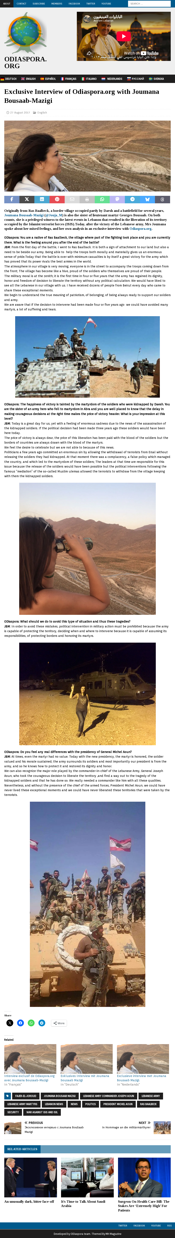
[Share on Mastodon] (117, 200)
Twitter (90, 3)
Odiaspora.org (141, 228)
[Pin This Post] (57, 200)
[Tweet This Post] (27, 200)
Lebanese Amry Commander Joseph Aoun (108, 1096)
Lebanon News (54, 1104)
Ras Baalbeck (148, 1104)
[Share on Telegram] (132, 200)
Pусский (138, 78)
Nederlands (114, 78)
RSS (169, 1225)
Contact (21, 3)
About (6, 3)
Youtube (156, 1225)
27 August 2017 (20, 112)
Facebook (74, 3)
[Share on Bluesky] (147, 200)
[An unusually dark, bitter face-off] (30, 1177)
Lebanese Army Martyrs (22, 1104)
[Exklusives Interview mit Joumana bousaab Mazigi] (87, 1059)
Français (70, 78)
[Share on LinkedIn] (42, 200)
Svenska (159, 78)
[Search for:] (149, 3)
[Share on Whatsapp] (102, 200)
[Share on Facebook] (11, 200)
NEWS (74, 1104)
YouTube (106, 3)
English (31, 78)
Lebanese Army (151, 1096)
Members (56, 3)
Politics (90, 1104)
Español (50, 78)
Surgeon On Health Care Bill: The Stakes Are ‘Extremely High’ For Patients (143, 1206)
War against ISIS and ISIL (42, 1112)
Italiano (91, 78)
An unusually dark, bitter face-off (29, 1201)
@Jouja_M (54, 215)
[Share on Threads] (162, 200)
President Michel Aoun (118, 1104)
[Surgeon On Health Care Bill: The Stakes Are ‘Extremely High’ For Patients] (144, 1177)
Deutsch (10, 78)
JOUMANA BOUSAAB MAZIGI (60, 1096)
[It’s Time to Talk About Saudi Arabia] (87, 1177)
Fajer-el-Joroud (25, 1096)
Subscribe (39, 3)
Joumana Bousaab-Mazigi (24, 215)
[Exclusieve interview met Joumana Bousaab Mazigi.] (143, 1059)
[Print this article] (87, 200)
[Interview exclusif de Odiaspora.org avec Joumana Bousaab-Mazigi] (30, 1059)
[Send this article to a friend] (72, 200)
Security (13, 1112)
